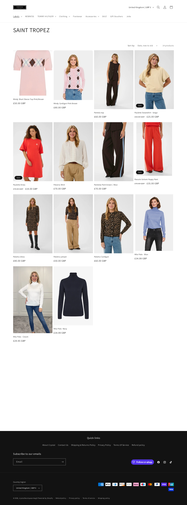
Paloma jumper (60, 257)
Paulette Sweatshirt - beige (146, 113)
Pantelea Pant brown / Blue (106, 185)
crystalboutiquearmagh (28, 498)
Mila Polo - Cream (20, 337)
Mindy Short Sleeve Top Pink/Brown (28, 99)
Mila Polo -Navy (60, 329)
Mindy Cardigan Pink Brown (65, 103)
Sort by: (131, 45)
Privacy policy (74, 498)
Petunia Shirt (59, 185)
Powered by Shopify (45, 498)
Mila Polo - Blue (141, 254)
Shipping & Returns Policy (83, 445)
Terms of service (89, 498)
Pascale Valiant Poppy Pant (146, 179)
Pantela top (99, 113)
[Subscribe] (62, 461)
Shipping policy (104, 498)
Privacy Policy (104, 445)
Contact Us (63, 445)
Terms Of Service (121, 445)
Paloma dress (19, 257)
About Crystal (48, 445)
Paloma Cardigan (101, 257)
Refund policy (138, 445)
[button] (17, 16)
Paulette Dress (19, 185)
